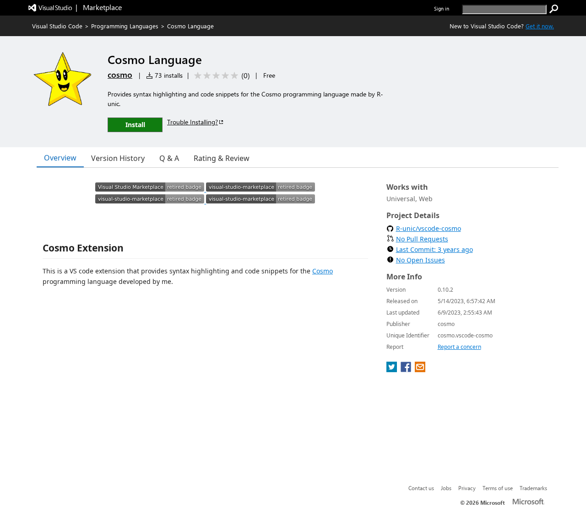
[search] (554, 9)
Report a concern (459, 347)
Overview (60, 158)
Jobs (446, 488)
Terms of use (498, 488)
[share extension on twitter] (392, 369)
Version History (118, 158)
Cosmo (322, 271)
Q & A (169, 158)
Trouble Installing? (192, 122)
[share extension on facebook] (407, 369)
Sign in (441, 8)
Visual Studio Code (57, 26)
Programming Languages (124, 26)
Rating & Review (222, 158)
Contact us (421, 488)
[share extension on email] (420, 369)
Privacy (467, 488)
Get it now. (540, 26)
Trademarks (533, 488)
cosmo (120, 74)
